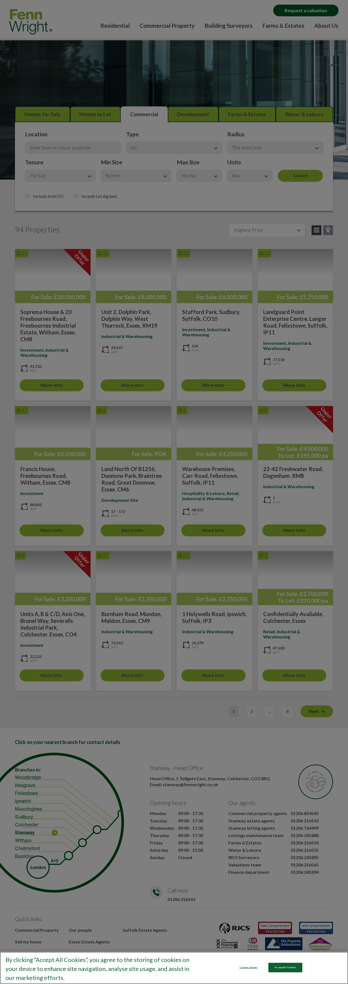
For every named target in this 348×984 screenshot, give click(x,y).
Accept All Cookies (285, 967)
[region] (174, 968)
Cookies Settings (248, 967)
